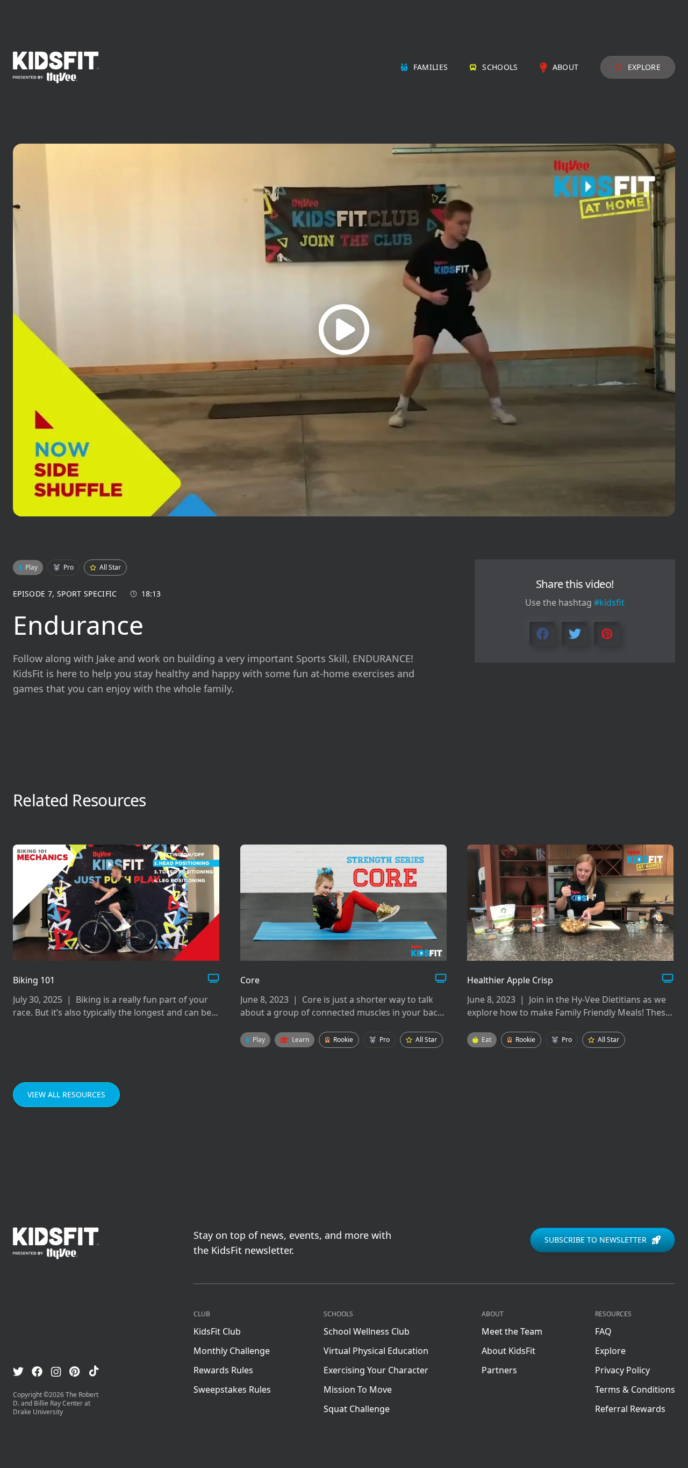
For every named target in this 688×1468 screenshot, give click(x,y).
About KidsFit (508, 1351)
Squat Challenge (357, 1409)
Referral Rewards (630, 1409)
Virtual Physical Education (376, 1351)
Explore (644, 67)
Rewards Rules (223, 1370)
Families (430, 67)
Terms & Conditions (635, 1389)
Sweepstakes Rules (232, 1389)
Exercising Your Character (376, 1370)
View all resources (66, 1094)
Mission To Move (358, 1389)
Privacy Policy (622, 1370)
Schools (500, 67)
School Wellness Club (367, 1331)
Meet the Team (512, 1331)
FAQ (603, 1331)
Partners (499, 1370)
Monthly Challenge (232, 1351)
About (566, 67)
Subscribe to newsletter (595, 1240)
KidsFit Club (217, 1331)
